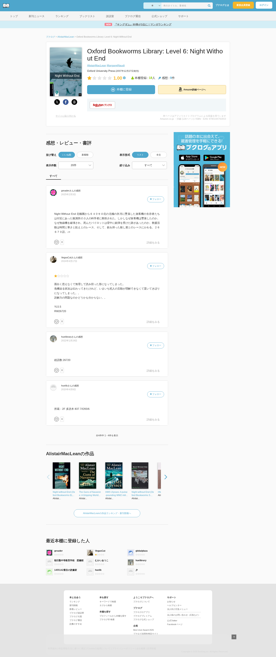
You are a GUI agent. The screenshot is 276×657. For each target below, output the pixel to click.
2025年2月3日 (68, 194)
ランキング (74, 601)
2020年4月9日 (68, 389)
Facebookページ (174, 624)
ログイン (263, 5)
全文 (158, 154)
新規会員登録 (243, 5)
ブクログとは (222, 5)
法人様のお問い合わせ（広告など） (183, 615)
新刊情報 (73, 605)
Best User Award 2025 (143, 630)
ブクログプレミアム (142, 616)
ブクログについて (141, 601)
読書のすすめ (75, 624)
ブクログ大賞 (75, 616)
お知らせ (171, 601)
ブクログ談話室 (76, 613)
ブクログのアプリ (141, 612)
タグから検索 (106, 605)
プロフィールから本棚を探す (113, 616)
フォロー (156, 199)
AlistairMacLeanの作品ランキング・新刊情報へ (107, 513)
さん (67, 190)
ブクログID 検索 (107, 619)
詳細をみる (153, 242)
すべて (53, 175)
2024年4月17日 (69, 261)
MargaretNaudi (116, 65)
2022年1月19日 (69, 340)
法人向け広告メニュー (177, 609)
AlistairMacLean (96, 65)
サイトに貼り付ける (66, 116)
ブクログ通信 (75, 620)
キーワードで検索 (108, 601)
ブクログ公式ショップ (143, 619)
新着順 (85, 154)
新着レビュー (75, 609)
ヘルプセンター (174, 605)
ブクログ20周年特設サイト (145, 634)
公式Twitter (172, 620)
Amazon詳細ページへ (194, 89)
